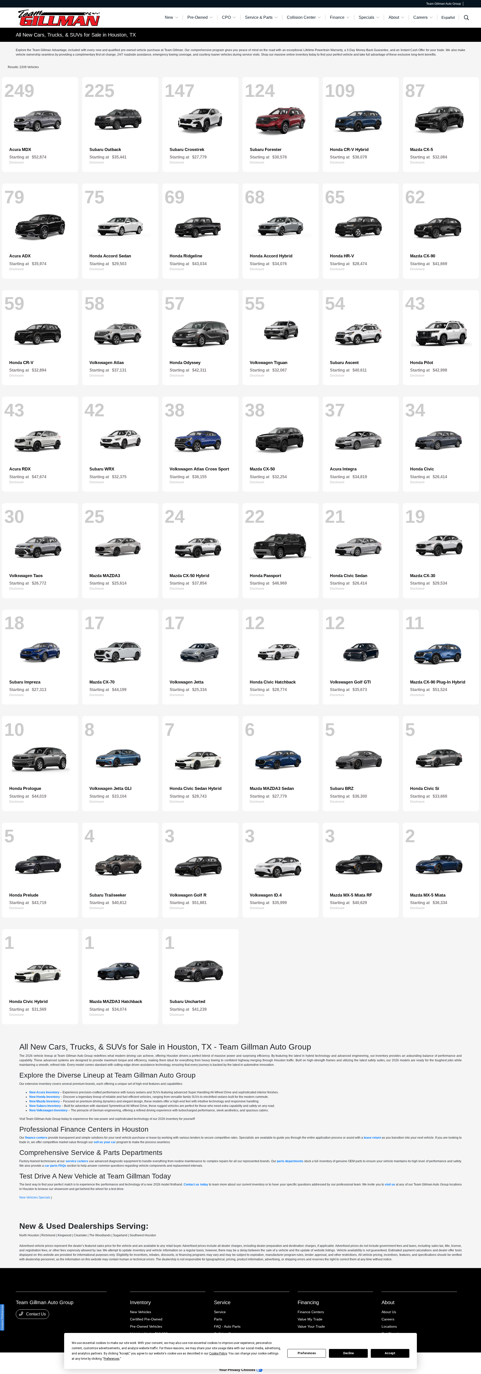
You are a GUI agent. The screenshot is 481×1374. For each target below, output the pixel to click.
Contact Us (35, 1314)
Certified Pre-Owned (146, 1319)
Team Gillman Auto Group (33, 1359)
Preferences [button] (111, 1358)
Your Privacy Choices (237, 1370)
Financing (308, 1302)
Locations (389, 1326)
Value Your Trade (311, 1326)
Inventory (140, 1302)
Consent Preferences (2, 1317)
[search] (466, 18)
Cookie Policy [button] (218, 1353)
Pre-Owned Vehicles (146, 1326)
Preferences (307, 1353)
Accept (390, 1353)
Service (222, 1302)
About (388, 1302)
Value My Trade (310, 1319)
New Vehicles (140, 1312)
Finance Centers (311, 1312)
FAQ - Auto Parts (227, 1326)
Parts (218, 1319)
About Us (389, 1312)
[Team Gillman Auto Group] (59, 17)
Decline (348, 1353)
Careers (388, 1319)
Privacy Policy (62, 1359)
